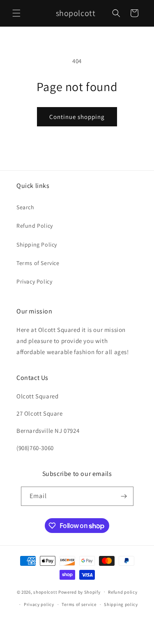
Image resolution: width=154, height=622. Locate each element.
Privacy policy (39, 604)
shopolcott (45, 592)
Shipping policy (121, 604)
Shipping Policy (36, 244)
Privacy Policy (34, 281)
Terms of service (79, 604)
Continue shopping (77, 117)
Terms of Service (38, 263)
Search (25, 207)
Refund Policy (34, 225)
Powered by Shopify (79, 592)
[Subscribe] (124, 496)
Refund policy (122, 592)
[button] (16, 13)
